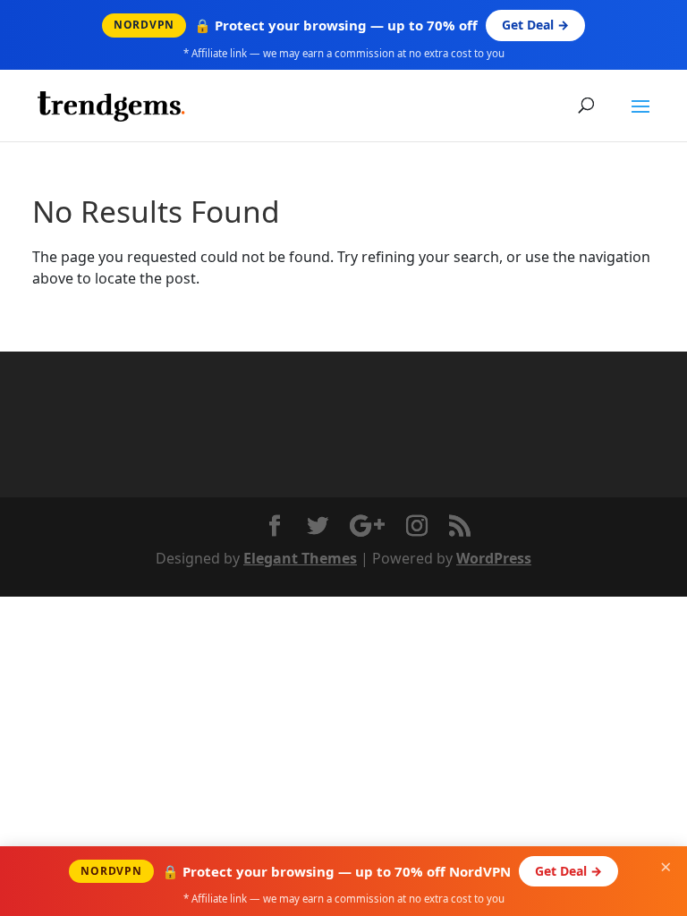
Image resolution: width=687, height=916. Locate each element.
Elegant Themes (300, 558)
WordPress (493, 558)
